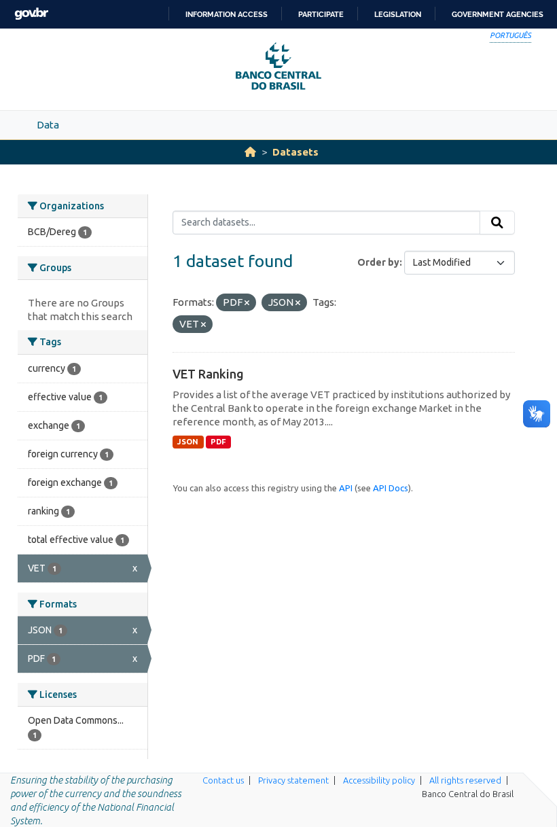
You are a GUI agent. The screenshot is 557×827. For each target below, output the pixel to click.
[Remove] (247, 303)
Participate (321, 14)
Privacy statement (293, 780)
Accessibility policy (379, 780)
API (346, 488)
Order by (378, 262)
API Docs (390, 488)
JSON (187, 442)
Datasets (295, 152)
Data (48, 124)
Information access (226, 14)
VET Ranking (208, 374)
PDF (218, 442)
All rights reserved (465, 780)
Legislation (397, 14)
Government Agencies (497, 14)
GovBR (31, 13)
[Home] (250, 152)
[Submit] (497, 223)
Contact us (223, 780)
